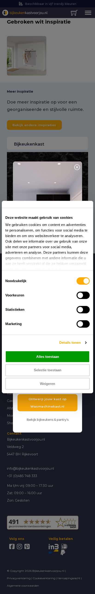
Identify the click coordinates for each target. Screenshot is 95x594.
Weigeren (47, 384)
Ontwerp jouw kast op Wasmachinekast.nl (48, 402)
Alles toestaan (47, 357)
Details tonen (70, 342)
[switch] (83, 295)
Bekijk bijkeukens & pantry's (47, 419)
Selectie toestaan (47, 370)
